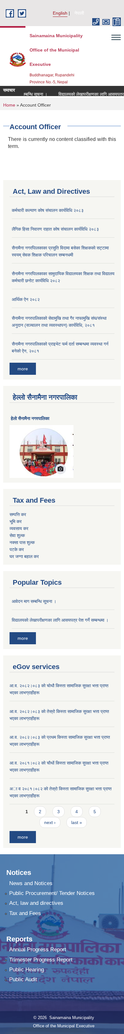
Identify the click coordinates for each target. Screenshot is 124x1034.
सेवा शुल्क (17, 535)
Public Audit (23, 979)
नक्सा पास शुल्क (22, 542)
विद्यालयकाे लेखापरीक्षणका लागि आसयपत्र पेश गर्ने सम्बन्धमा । (60, 620)
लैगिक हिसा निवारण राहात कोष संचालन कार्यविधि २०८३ (55, 229)
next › (50, 822)
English (60, 13)
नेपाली (79, 13)
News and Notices (30, 883)
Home (9, 105)
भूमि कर (16, 521)
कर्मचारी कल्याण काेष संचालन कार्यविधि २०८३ (48, 210)
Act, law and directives (36, 903)
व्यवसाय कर (19, 528)
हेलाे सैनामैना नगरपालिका (30, 418)
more (22, 368)
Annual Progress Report (37, 950)
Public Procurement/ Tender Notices (52, 893)
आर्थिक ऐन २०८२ (26, 299)
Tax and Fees (25, 913)
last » (76, 822)
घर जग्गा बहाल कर (24, 556)
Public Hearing (26, 970)
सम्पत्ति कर (18, 514)
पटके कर (17, 549)
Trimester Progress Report (40, 960)
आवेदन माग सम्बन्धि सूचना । (34, 601)
